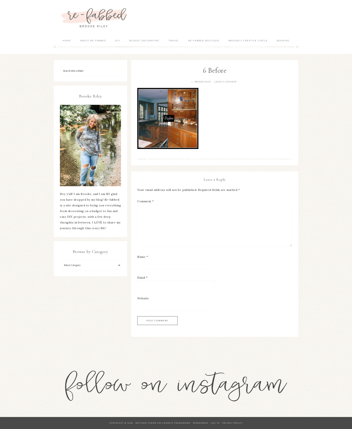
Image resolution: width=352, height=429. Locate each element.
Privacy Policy (232, 423)
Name (142, 257)
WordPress (200, 423)
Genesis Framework (176, 423)
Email (142, 277)
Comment (145, 201)
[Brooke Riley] (90, 145)
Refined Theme (146, 423)
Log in (215, 423)
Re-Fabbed (94, 18)
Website (143, 298)
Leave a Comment (225, 81)
